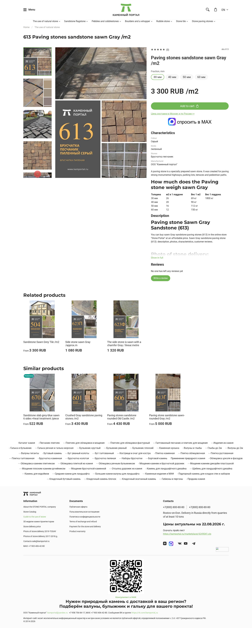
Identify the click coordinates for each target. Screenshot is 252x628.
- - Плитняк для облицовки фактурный (129, 442)
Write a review (160, 278)
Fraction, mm (157, 71)
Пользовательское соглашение (84, 512)
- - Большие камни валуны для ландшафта (116, 473)
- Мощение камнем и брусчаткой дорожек (161, 463)
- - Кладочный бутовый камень (64, 479)
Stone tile (181, 21)
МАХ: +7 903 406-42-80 (34, 546)
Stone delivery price (32, 526)
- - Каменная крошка (168, 448)
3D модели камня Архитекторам (38, 521)
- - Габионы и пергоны (171, 479)
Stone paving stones (202, 21)
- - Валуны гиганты (29, 453)
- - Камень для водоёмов (35, 473)
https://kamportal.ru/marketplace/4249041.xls (187, 533)
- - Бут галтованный (103, 453)
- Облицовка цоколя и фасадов (226, 458)
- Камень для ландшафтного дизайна (166, 468)
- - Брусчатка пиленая (104, 458)
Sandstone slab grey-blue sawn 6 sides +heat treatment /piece (41, 417)
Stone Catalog (29, 512)
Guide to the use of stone (34, 517)
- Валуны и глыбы (192, 448)
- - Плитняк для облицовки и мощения (84, 442)
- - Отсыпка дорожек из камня (126, 468)
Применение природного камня (188, 458)
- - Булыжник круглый (88, 448)
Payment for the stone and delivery (85, 526)
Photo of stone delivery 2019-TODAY (39, 531)
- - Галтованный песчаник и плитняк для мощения (180, 442)
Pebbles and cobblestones (105, 21)
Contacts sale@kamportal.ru (36, 541)
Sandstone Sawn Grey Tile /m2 (41, 341)
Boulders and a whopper (137, 21)
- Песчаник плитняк (49, 442)
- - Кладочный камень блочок (100, 479)
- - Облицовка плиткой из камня (75, 463)
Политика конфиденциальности (84, 517)
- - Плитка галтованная (21, 458)
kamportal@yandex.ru (57, 612)
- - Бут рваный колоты (77, 453)
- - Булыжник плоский (141, 448)
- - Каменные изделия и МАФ (158, 473)
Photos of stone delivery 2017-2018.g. (40, 536)
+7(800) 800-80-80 (173, 507)
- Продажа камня (195, 479)
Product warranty (77, 531)
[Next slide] (37, 174)
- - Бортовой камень (156, 458)
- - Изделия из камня (222, 442)
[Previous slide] (61, 112)
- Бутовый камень (52, 453)
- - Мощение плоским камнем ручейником (42, 468)
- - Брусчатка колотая (77, 458)
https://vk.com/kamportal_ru (145, 612)
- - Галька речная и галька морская (54, 448)
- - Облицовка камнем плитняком (36, 463)
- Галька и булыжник (20, 448)
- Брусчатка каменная (50, 458)
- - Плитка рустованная (220, 453)
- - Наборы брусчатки (130, 458)
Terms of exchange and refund (83, 521)
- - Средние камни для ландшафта (71, 473)
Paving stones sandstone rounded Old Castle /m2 (121, 417)
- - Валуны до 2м (234, 448)
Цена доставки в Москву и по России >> (173, 113)
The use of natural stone (45, 21)
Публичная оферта (78, 507)
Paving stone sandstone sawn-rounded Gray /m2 (167, 417)
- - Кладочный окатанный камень (138, 479)
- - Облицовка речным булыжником (115, 463)
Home (26, 27)
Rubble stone (163, 21)
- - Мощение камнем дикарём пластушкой (211, 463)
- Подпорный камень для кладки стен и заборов (203, 473)
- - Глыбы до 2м (213, 448)
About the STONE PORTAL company (39, 507)
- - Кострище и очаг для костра (134, 453)
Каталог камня (27, 442)
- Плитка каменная (164, 453)
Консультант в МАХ (126, 597)
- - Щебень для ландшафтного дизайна (211, 468)
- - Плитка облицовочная (191, 453)
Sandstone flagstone (74, 21)
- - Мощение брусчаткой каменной (87, 468)
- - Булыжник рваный (115, 448)
